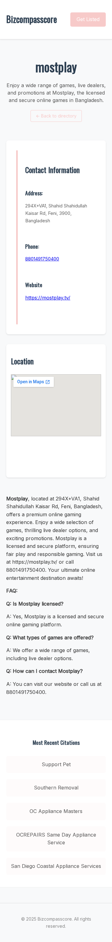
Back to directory (56, 115)
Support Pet (56, 764)
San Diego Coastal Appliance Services (56, 866)
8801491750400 (42, 259)
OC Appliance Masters (56, 811)
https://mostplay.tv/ (47, 298)
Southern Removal (56, 787)
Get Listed (88, 19)
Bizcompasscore (31, 19)
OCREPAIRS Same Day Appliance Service (56, 839)
